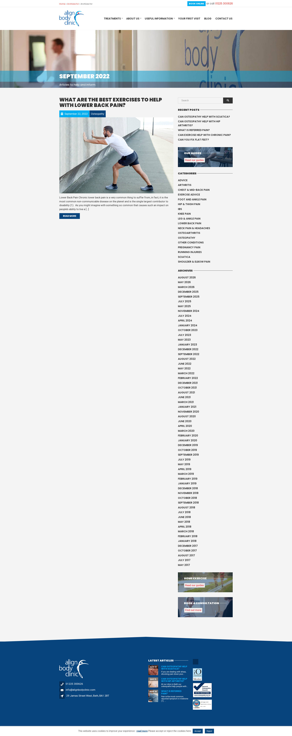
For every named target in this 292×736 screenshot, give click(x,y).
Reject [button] (209, 731)
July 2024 (184, 316)
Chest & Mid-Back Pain (194, 190)
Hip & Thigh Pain (189, 204)
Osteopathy (186, 238)
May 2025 (184, 306)
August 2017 (186, 555)
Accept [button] (198, 731)
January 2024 (187, 325)
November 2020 (188, 411)
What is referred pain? (194, 130)
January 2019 (187, 483)
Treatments (112, 18)
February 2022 (188, 378)
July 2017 (184, 560)
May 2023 (184, 340)
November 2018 (188, 493)
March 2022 (186, 373)
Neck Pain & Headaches (194, 228)
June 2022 (184, 364)
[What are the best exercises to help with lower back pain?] (116, 155)
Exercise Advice (189, 194)
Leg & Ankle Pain (189, 218)
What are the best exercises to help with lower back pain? (110, 102)
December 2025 (188, 292)
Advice (183, 180)
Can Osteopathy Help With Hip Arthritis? (199, 123)
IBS (180, 209)
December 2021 (188, 383)
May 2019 (184, 464)
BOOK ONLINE (196, 3)
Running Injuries (190, 252)
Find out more (193, 610)
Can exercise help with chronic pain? (204, 135)
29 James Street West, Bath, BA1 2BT (87, 695)
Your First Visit (189, 18)
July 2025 (184, 301)
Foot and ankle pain (192, 199)
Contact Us (223, 18)
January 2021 (187, 407)
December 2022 (188, 349)
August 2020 (187, 416)
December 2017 (188, 546)
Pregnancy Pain (189, 247)
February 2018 (187, 536)
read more (142, 731)
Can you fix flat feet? (193, 139)
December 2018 (188, 488)
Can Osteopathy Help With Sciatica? (204, 117)
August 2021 (186, 392)
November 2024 (188, 311)
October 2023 (188, 330)
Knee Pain (184, 214)
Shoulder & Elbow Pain (194, 261)
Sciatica (184, 257)
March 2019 (186, 474)
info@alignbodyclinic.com (80, 689)
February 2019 (187, 479)
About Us (132, 18)
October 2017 (187, 550)
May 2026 (184, 282)
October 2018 (187, 498)
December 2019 (188, 445)
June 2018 (184, 517)
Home (62, 3)
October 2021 (187, 387)
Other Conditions (191, 242)
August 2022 (187, 359)
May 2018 (184, 522)
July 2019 (184, 459)
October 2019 (187, 450)
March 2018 (186, 531)
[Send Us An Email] (196, 664)
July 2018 (184, 512)
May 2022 (184, 368)
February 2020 (188, 435)
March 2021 (186, 402)
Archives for (73, 3)
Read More (69, 216)
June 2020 (184, 421)
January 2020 (187, 440)
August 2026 (187, 277)
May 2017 (184, 565)
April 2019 (184, 469)
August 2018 (186, 507)
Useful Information (159, 18)
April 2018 (184, 526)
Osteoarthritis (189, 233)
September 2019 (188, 455)
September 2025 (188, 296)
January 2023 (187, 344)
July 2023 (184, 335)
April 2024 (185, 320)
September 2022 (188, 354)
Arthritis (184, 185)
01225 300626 (224, 3)
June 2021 (184, 397)
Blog (207, 18)
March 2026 (186, 287)
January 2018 (187, 541)
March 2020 (186, 431)
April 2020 (185, 426)
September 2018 (188, 502)
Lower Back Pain (189, 223)
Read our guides (194, 160)
